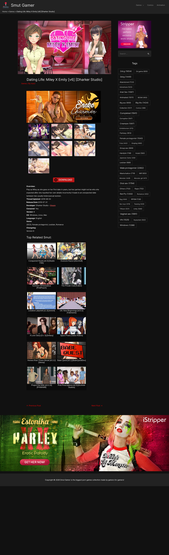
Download (65, 179)
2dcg (126, 71)
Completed (128, 113)
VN (124, 220)
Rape (139, 189)
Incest (140, 153)
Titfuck (124, 209)
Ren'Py (126, 194)
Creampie (127, 123)
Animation (161, 5)
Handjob (125, 153)
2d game (142, 71)
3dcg (125, 77)
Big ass (125, 103)
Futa (123, 143)
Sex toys (125, 204)
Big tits (142, 103)
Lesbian (125, 163)
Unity (137, 209)
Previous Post (34, 406)
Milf (143, 173)
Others (125, 189)
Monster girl (140, 178)
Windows (127, 225)
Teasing (139, 204)
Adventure (126, 87)
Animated (127, 97)
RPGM (136, 199)
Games (139, 5)
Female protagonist (131, 138)
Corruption (126, 118)
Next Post (97, 406)
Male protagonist (132, 168)
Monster (125, 178)
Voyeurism (139, 220)
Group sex (126, 148)
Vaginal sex (128, 214)
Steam (53, 205)
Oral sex (127, 183)
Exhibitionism (126, 128)
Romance (143, 194)
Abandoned (127, 82)
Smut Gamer (22, 5)
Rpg (123, 199)
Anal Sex (127, 92)
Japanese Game (127, 158)
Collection (126, 108)
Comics (150, 5)
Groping (137, 143)
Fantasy (125, 133)
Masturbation (127, 173)
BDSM (142, 97)
